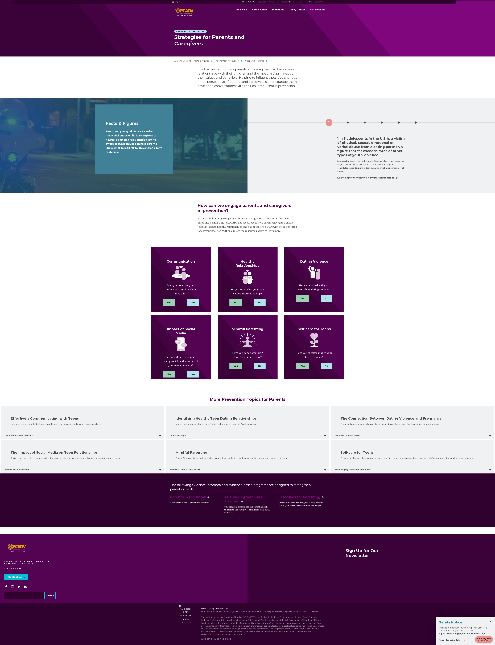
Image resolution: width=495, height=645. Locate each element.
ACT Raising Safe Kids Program (243, 499)
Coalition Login (288, 2)
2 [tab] (348, 122)
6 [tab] (416, 122)
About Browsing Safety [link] (451, 640)
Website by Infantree (216, 639)
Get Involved (317, 9)
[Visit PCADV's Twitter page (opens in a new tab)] (19, 587)
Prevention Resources (227, 61)
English (177, 2)
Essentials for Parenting (299, 497)
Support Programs (254, 61)
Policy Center (297, 9)
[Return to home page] (17, 549)
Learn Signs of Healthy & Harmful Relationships (365, 177)
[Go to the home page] (184, 13)
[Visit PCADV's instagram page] (12, 587)
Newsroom (273, 2)
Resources (261, 2)
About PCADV (248, 2)
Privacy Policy (207, 608)
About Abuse (259, 9)
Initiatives (278, 9)
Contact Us (15, 577)
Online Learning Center (316, 2)
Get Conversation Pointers (19, 435)
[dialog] (465, 631)
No (193, 302)
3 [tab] (365, 122)
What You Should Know (347, 435)
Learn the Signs (178, 435)
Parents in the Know (188, 497)
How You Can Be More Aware (185, 469)
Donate (300, 2)
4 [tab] (382, 122)
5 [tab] (399, 122)
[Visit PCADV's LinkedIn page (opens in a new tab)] (25, 587)
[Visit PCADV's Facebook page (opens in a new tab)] (6, 587)
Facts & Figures (201, 61)
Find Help (241, 9)
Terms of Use (222, 608)
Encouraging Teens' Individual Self (353, 469)
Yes (169, 302)
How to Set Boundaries (17, 469)
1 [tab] (329, 122)
